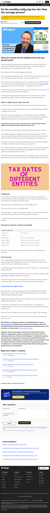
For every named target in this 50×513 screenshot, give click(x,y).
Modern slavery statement (44, 493)
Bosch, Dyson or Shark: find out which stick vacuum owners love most (20, 375)
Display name (6, 408)
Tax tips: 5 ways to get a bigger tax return (12, 286)
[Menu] (1, 2)
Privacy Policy (23, 430)
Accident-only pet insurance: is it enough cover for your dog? (17, 364)
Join (47, 2)
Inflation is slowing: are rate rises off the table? (14, 353)
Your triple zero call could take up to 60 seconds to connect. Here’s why (20, 359)
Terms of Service (30, 430)
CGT (19, 134)
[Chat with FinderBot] (40, 2)
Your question (21, 408)
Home (2, 4)
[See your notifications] (43, 2)
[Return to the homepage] (7, 2)
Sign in (9, 423)
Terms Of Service (32, 427)
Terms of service (16, 493)
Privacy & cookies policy (25, 493)
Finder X (5, 21)
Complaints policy (34, 493)
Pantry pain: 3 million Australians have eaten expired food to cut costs (19, 369)
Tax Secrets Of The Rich (25, 328)
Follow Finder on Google (33, 22)
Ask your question (24, 422)
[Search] (37, 2)
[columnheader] (10, 230)
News (6, 4)
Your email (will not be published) (8, 414)
